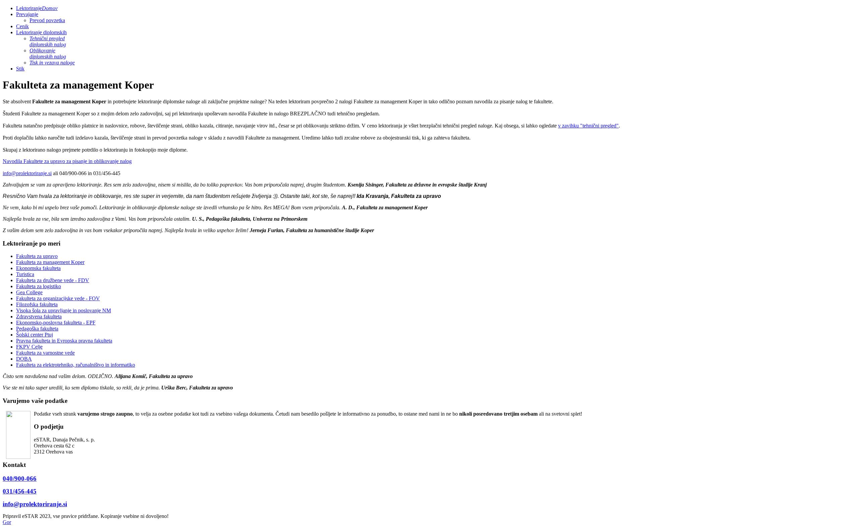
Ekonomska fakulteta (38, 268)
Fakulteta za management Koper (50, 262)
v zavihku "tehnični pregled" (588, 125)
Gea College (29, 292)
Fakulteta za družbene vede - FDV (52, 280)
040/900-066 (20, 478)
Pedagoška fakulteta (37, 328)
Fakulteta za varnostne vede (45, 353)
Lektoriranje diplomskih (41, 32)
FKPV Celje (29, 347)
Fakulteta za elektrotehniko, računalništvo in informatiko (75, 365)
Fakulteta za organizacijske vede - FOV (58, 298)
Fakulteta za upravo (37, 256)
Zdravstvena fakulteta (39, 316)
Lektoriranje (37, 8)
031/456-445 (20, 491)
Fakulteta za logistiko (38, 286)
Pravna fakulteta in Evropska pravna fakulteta (64, 341)
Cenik (22, 26)
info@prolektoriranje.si (27, 173)
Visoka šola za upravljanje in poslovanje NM (63, 310)
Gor (7, 522)
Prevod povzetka (47, 20)
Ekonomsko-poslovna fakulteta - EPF (56, 322)
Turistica (25, 274)
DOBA (24, 359)
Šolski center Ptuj (34, 334)
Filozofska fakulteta (37, 304)
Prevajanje (27, 14)
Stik (20, 68)
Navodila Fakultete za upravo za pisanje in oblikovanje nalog (67, 161)
